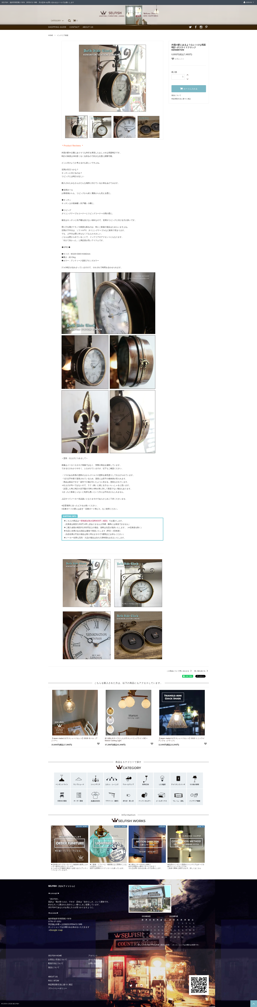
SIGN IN (248, 2)
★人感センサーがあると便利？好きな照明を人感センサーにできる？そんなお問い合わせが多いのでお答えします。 (145, 866)
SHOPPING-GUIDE (57, 27)
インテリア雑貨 (62, 35)
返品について (176, 95)
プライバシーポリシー (57, 988)
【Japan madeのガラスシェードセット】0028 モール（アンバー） (74, 739)
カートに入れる (190, 89)
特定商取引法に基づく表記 (181, 99)
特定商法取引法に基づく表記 (60, 984)
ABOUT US (88, 27)
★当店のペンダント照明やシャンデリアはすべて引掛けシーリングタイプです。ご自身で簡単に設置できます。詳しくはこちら (185, 866)
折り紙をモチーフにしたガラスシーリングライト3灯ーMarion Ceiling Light (126, 739)
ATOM (56, 980)
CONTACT (74, 27)
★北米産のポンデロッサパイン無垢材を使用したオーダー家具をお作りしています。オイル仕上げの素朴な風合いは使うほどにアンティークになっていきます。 (69, 867)
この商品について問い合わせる (178, 671)
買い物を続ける (200, 671)
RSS (50, 980)
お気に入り (179, 59)
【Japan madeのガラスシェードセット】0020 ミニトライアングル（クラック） (181, 739)
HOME (50, 35)
